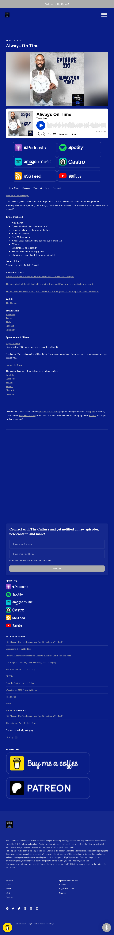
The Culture (11, 303)
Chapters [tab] (26, 188)
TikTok (9, 322)
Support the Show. (14, 365)
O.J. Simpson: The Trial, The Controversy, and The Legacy (31, 662)
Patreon (92, 415)
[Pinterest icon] (25, 908)
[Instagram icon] (31, 908)
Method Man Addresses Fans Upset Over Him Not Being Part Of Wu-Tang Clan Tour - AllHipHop (52, 291)
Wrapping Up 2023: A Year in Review (22, 690)
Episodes (9, 881)
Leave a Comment (53, 188)
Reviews (9, 897)
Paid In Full (11, 697)
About (8, 889)
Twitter (9, 318)
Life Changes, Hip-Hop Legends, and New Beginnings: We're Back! (34, 642)
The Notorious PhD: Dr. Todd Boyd (21, 669)
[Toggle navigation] (104, 15)
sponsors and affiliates (48, 411)
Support (62, 893)
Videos (8, 885)
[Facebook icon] (7, 908)
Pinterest (10, 326)
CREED (9, 676)
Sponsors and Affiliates (68, 881)
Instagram (10, 329)
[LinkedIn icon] (36, 908)
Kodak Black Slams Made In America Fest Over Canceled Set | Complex (40, 276)
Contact (62, 885)
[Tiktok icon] (19, 908)
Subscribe (57, 568)
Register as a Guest (66, 889)
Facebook (10, 314)
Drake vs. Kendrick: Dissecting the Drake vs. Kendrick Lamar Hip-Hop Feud (38, 656)
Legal (30, 924)
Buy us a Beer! (13, 343)
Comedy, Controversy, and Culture (20, 683)
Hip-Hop (10, 711)
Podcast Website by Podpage (44, 924)
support (91, 411)
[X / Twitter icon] (13, 908)
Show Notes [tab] (14, 188)
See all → (10, 704)
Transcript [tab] (37, 188)
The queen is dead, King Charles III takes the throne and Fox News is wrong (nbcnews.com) (49, 284)
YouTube (10, 375)
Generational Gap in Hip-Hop (18, 649)
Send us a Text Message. (17, 195)
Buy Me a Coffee (27, 415)
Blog (8, 893)
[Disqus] (57, 474)
